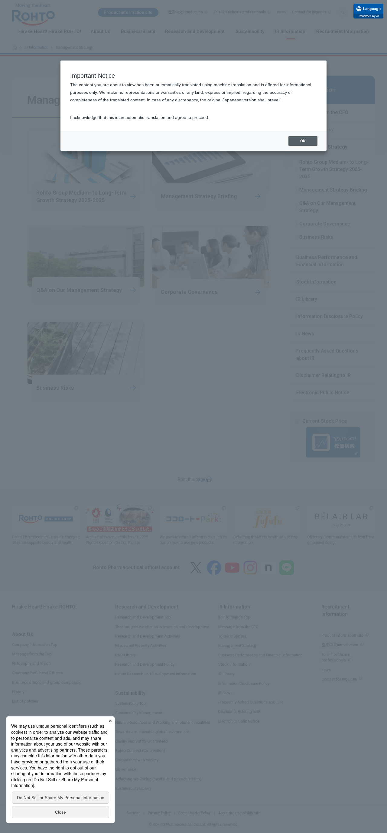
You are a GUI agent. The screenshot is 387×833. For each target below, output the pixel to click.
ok (303, 141)
